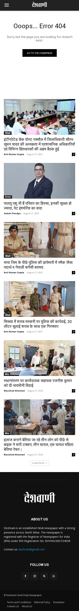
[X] (44, 576)
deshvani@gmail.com (32, 549)
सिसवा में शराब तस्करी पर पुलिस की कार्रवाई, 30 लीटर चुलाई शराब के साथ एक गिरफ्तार (38, 324)
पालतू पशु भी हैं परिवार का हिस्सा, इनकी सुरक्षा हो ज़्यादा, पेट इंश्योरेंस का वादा (38, 206)
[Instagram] (35, 576)
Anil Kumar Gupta (14, 154)
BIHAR (8, 197)
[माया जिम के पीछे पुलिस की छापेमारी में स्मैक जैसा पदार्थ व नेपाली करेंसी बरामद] (39, 240)
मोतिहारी (7, 133)
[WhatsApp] (53, 576)
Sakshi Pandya (12, 213)
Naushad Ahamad (14, 390)
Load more (38, 463)
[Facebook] (25, 576)
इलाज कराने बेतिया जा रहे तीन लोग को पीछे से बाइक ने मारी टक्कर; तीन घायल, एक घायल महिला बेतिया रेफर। (38, 445)
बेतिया (7, 374)
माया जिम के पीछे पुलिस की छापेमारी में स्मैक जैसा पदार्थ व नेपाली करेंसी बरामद (38, 265)
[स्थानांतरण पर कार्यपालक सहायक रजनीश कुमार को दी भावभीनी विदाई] (39, 358)
